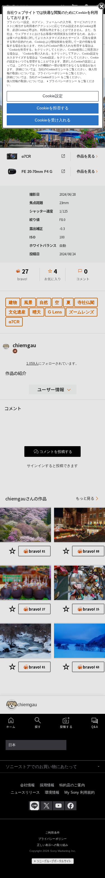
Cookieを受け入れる (53, 120)
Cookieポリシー (50, 77)
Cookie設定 (53, 96)
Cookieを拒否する (53, 108)
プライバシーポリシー (63, 81)
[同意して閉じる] (101, 6)
